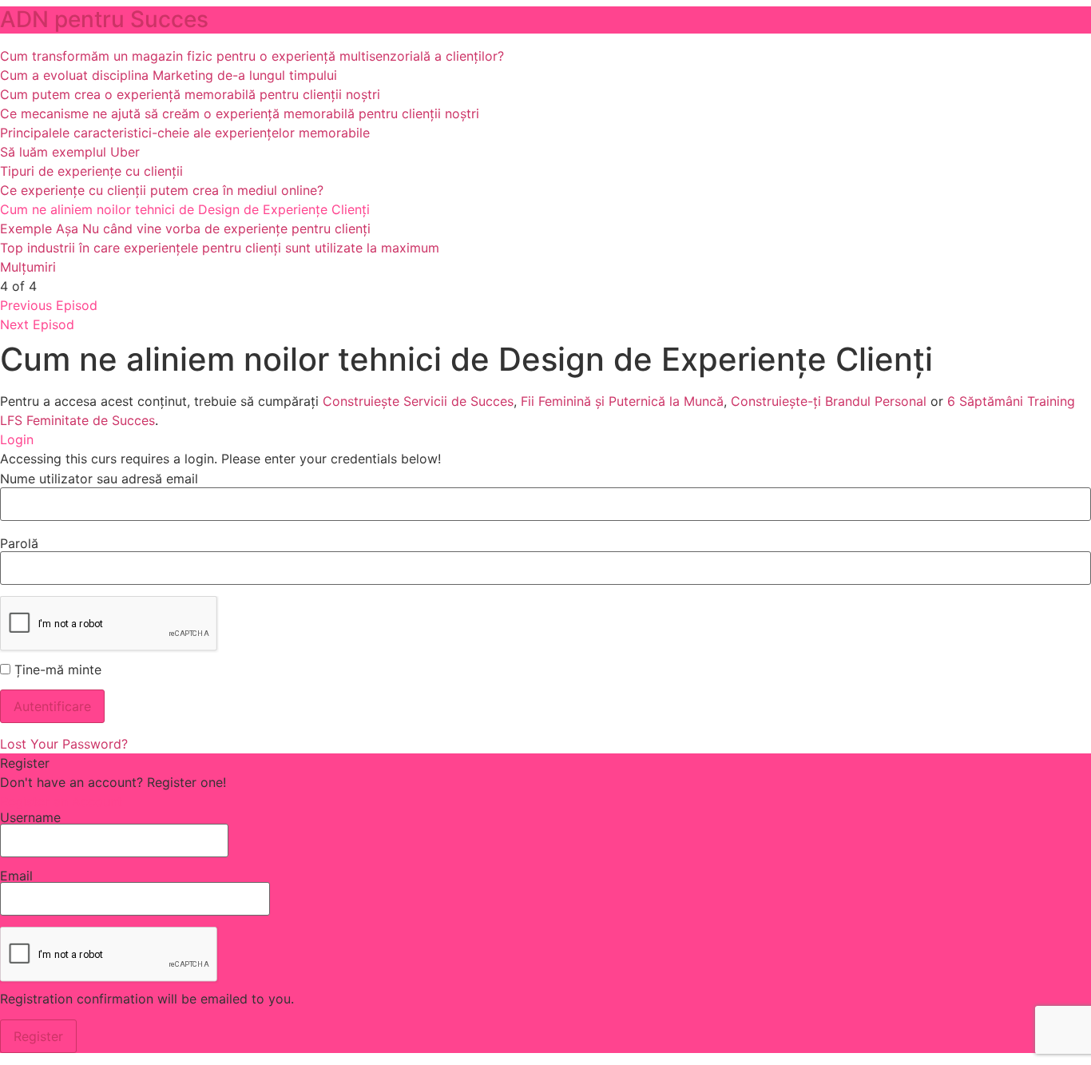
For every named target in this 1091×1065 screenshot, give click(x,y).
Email (16, 876)
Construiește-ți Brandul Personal (828, 401)
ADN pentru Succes (104, 19)
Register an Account (61, 801)
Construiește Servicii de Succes (418, 401)
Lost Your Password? (64, 744)
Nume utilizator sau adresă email (99, 478)
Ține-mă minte (55, 669)
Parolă (19, 543)
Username (30, 818)
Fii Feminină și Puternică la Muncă (622, 401)
